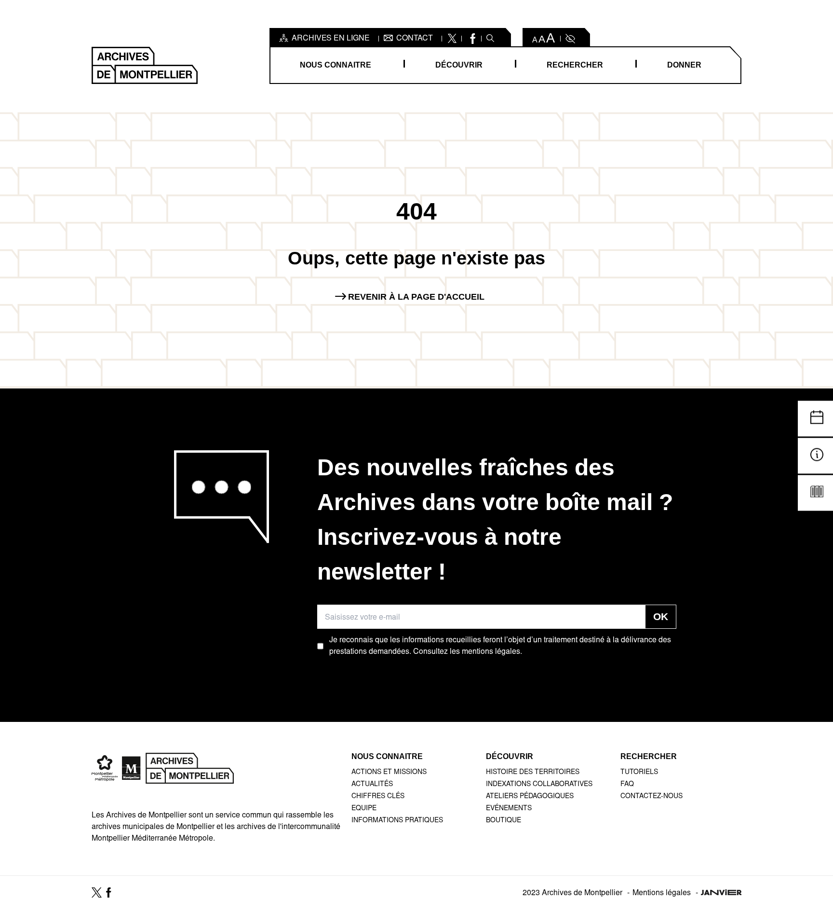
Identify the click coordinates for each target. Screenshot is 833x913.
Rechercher (575, 65)
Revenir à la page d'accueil (416, 297)
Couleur (569, 38)
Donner (684, 65)
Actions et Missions (389, 772)
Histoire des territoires (532, 772)
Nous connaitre (335, 65)
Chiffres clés (377, 796)
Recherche (490, 38)
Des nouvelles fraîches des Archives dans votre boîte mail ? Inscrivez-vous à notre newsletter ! (495, 519)
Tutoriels (639, 772)
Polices (544, 38)
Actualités (372, 784)
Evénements (509, 808)
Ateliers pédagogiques (530, 796)
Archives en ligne (331, 38)
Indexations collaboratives (539, 784)
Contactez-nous (651, 796)
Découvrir (459, 65)
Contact (414, 38)
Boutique (503, 820)
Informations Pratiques (397, 820)
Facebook (472, 38)
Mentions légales (661, 893)
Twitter (452, 38)
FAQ (627, 784)
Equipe (363, 808)
